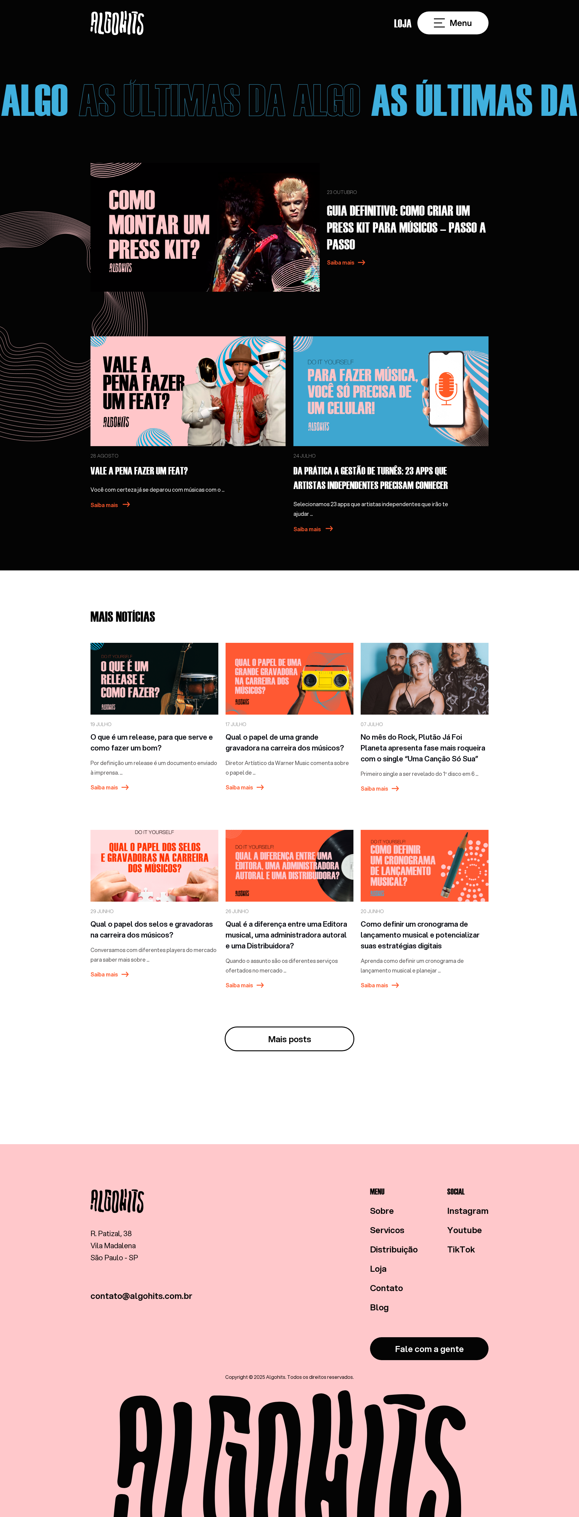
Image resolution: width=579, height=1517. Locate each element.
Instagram (468, 1210)
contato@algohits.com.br (141, 1295)
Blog (379, 1307)
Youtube (464, 1229)
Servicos (387, 1229)
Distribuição (394, 1249)
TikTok (461, 1249)
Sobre (382, 1210)
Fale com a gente (429, 1349)
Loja (403, 23)
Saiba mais (340, 262)
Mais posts (289, 1039)
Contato (386, 1287)
